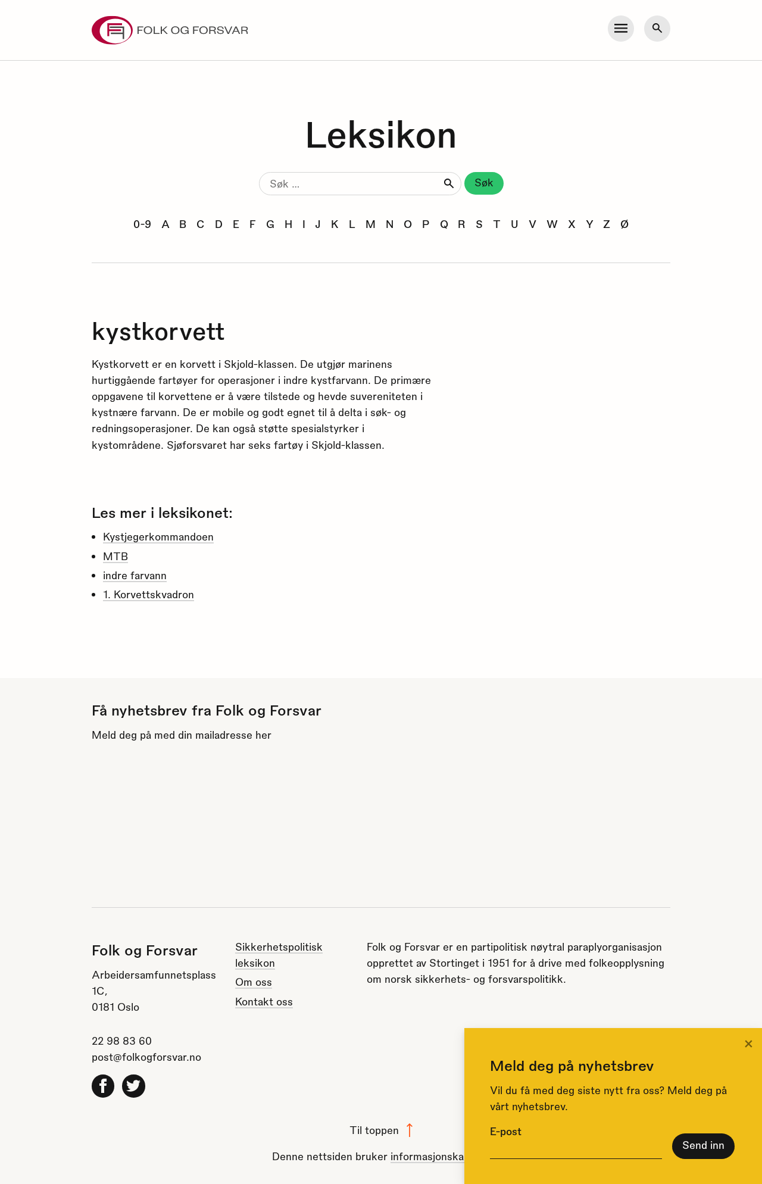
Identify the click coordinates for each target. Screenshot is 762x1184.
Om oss (253, 981)
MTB (115, 555)
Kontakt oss (264, 1001)
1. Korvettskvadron (148, 594)
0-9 (142, 223)
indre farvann (135, 574)
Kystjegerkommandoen (158, 536)
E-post (505, 1130)
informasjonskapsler (439, 1155)
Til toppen (374, 1129)
